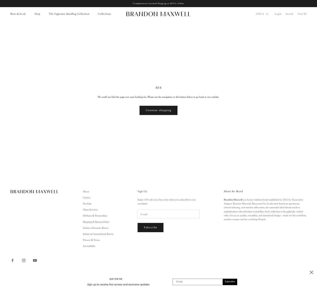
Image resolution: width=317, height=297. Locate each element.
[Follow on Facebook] (12, 260)
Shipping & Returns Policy (96, 222)
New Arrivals (18, 14)
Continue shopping (158, 110)
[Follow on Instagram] (24, 260)
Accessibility (89, 246)
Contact (86, 197)
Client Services (90, 209)
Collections (104, 14)
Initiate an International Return (98, 234)
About (86, 191)
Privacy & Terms (91, 240)
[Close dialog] (311, 272)
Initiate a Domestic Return (96, 228)
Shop (37, 14)
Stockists (87, 203)
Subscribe (150, 227)
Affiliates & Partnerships (95, 215)
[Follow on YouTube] (35, 260)
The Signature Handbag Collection (69, 14)
